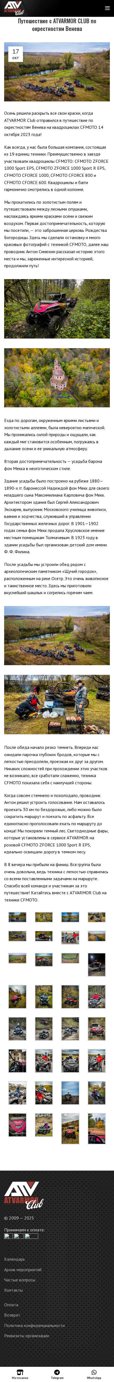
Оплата (11, 1304)
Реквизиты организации (26, 1335)
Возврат (12, 1315)
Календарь (14, 1259)
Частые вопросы (19, 1280)
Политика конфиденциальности (34, 1325)
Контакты (13, 1290)
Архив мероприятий (23, 1269)
